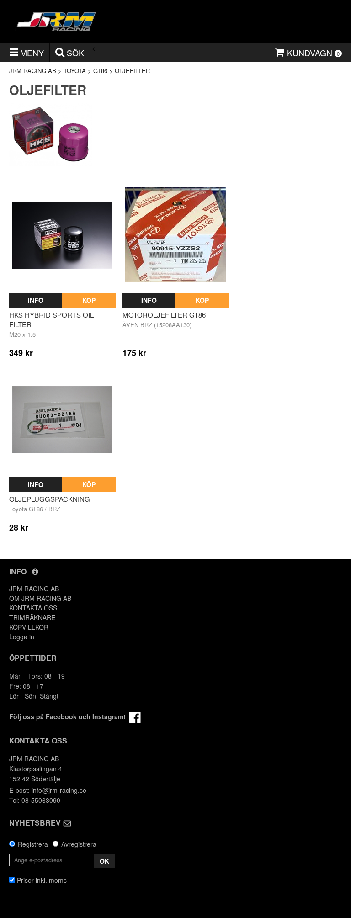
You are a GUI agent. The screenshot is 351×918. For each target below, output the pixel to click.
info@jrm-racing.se (59, 790)
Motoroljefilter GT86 (164, 314)
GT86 (100, 70)
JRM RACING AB (32, 70)
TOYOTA (75, 70)
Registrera (33, 844)
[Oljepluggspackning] (62, 419)
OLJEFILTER (132, 70)
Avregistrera (78, 844)
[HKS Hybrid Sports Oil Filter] (62, 235)
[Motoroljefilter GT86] (175, 235)
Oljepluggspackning (49, 499)
